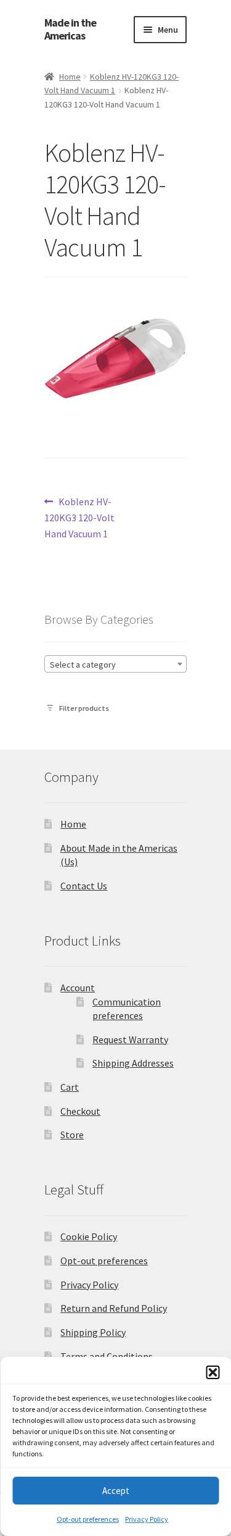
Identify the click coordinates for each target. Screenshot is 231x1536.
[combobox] (115, 664)
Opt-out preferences (88, 1519)
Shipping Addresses (133, 1063)
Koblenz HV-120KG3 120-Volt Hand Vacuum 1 (79, 517)
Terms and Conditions (106, 1356)
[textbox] (115, 664)
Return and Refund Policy (113, 1308)
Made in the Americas (70, 29)
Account (77, 987)
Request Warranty (130, 1039)
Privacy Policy (146, 1519)
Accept (115, 1490)
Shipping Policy (93, 1332)
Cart (69, 1087)
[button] (212, 1372)
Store (72, 1134)
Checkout (80, 1111)
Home (70, 76)
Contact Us (83, 885)
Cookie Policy (88, 1236)
